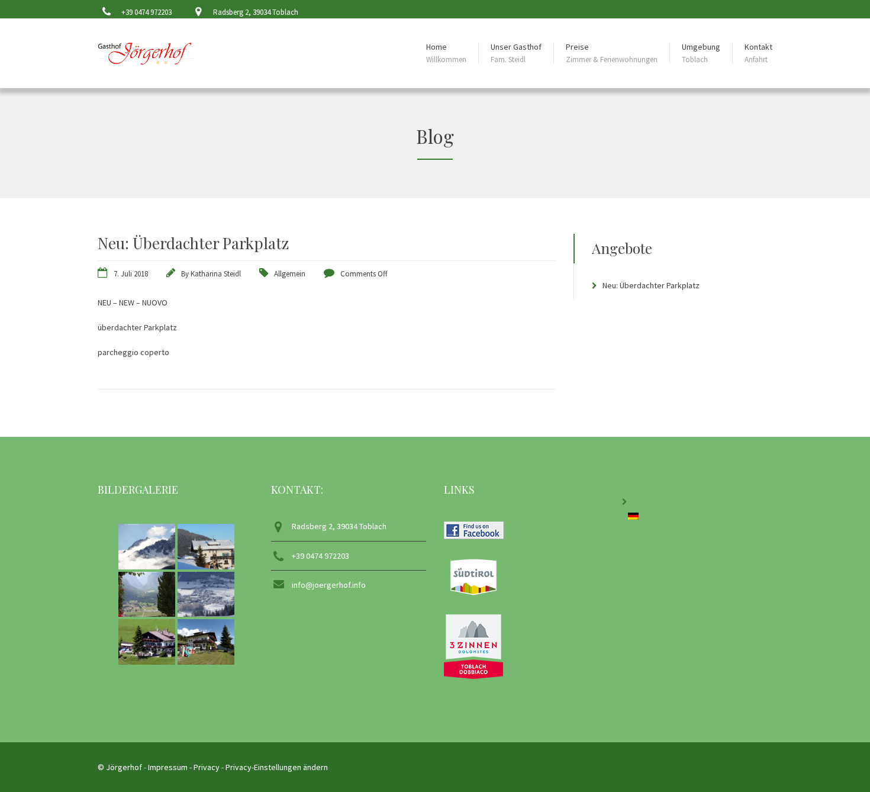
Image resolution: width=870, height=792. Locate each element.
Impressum (168, 767)
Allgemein (289, 274)
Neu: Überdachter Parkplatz (651, 285)
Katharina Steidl (216, 274)
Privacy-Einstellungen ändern (276, 767)
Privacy (207, 767)
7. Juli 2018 (131, 274)
